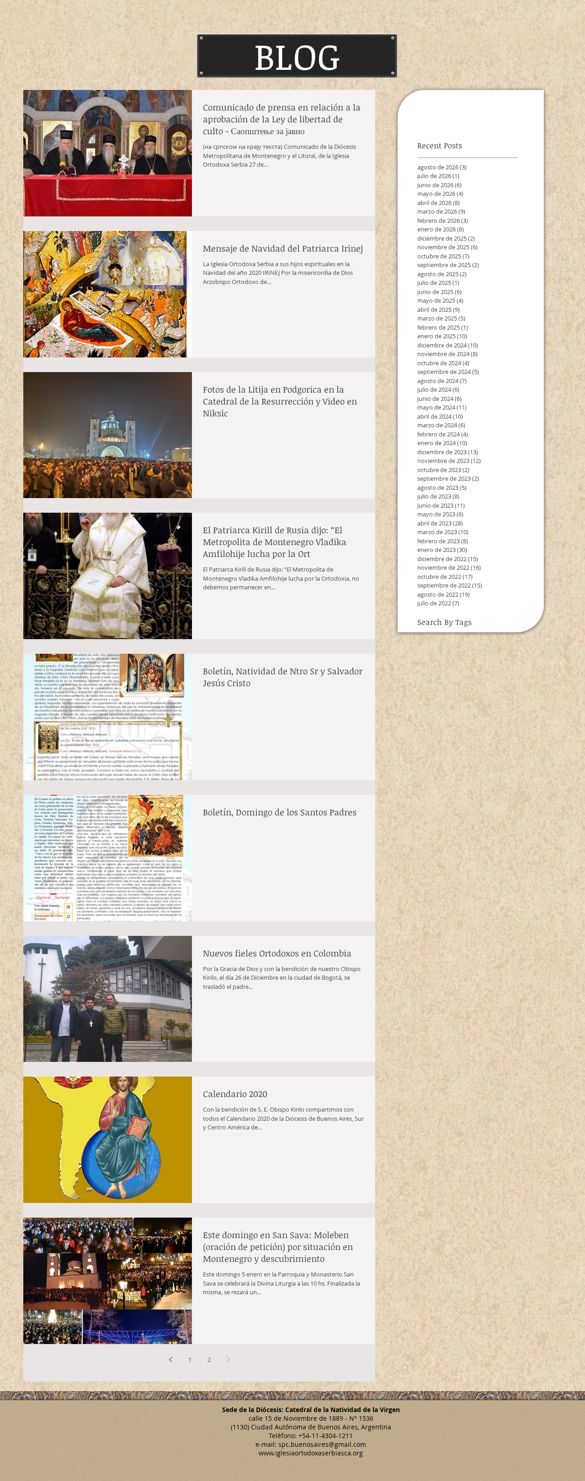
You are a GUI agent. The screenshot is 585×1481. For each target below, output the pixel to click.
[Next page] (228, 1359)
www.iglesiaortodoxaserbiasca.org (311, 1453)
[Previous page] (170, 1359)
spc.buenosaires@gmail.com (322, 1444)
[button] (297, 56)
